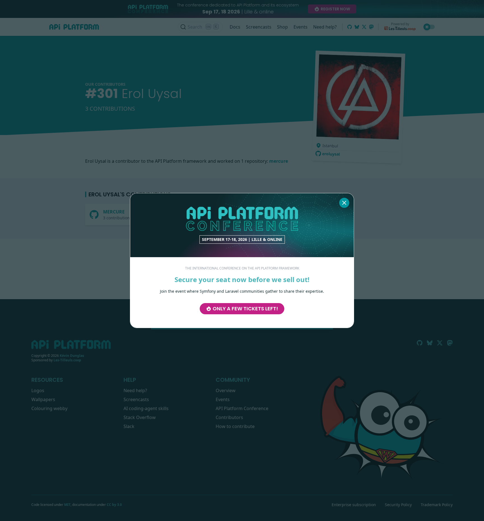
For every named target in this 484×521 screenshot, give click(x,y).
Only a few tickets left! (245, 308)
